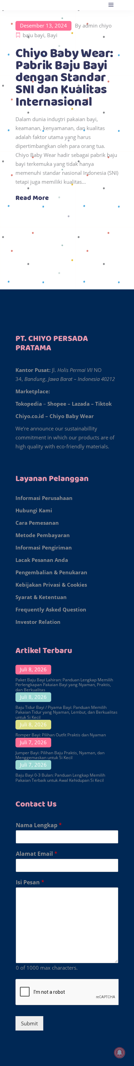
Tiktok (103, 403)
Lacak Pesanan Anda (41, 559)
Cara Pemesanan (37, 522)
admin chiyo (97, 25)
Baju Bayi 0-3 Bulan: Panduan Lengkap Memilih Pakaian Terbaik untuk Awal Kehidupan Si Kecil (60, 777)
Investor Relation (37, 621)
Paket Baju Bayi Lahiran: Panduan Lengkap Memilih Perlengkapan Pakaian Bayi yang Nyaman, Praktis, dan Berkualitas (64, 685)
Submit (29, 1023)
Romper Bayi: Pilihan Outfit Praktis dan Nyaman (60, 735)
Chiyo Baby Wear (71, 416)
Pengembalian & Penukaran (51, 572)
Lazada (81, 403)
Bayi (52, 35)
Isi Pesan (30, 882)
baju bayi (33, 35)
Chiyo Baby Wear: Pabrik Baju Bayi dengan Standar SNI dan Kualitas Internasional (64, 78)
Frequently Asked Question (50, 609)
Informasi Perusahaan (43, 497)
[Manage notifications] (119, 1052)
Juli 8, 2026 (33, 669)
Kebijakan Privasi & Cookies (51, 584)
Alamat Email (36, 853)
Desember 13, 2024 (43, 25)
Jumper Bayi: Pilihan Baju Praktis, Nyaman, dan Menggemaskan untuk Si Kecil (59, 755)
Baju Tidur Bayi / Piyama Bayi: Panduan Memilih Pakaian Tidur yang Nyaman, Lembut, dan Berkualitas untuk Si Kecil (66, 712)
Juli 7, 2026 (33, 742)
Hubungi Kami (33, 510)
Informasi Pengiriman (43, 547)
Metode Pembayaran (42, 535)
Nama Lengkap (39, 825)
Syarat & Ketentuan (41, 597)
